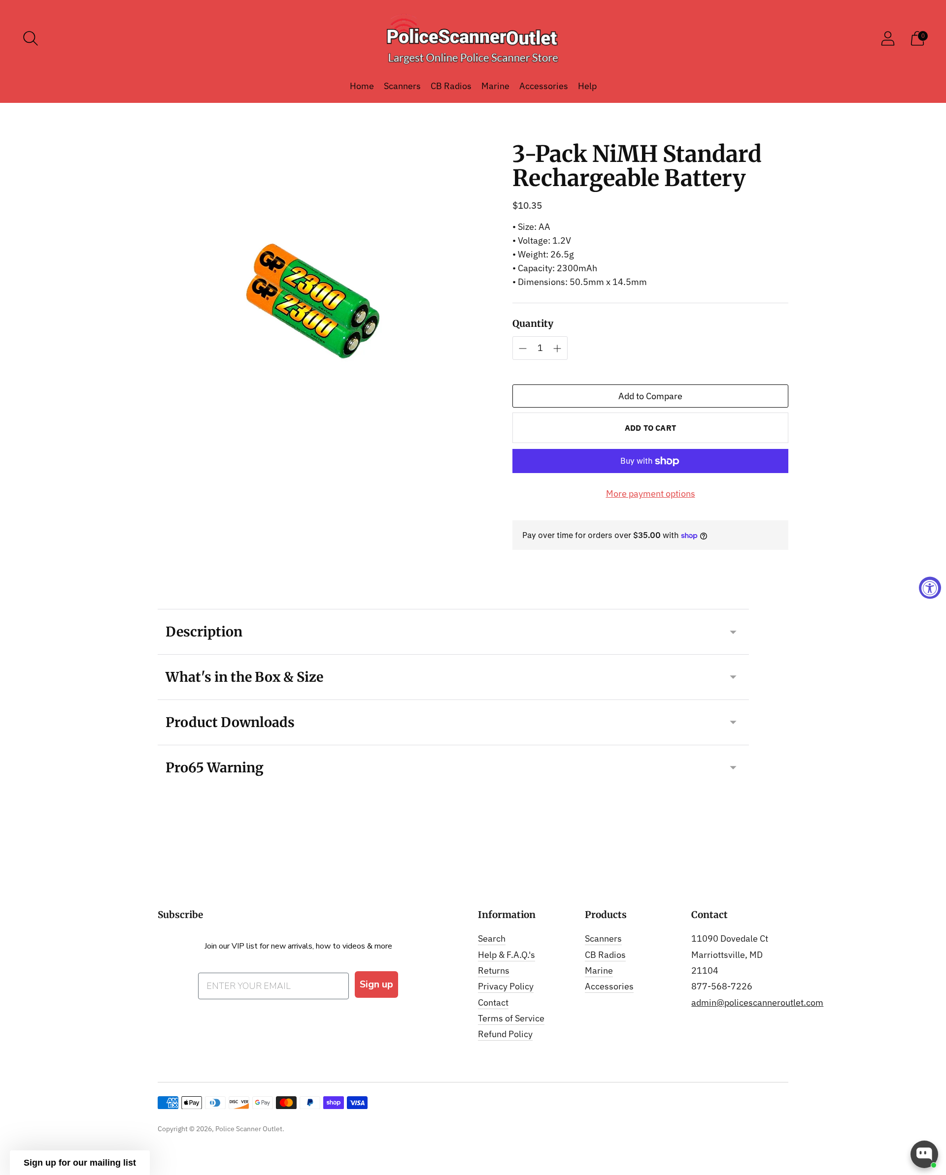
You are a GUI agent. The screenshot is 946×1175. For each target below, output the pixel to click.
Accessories (543, 86)
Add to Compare (650, 396)
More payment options (650, 493)
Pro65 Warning (215, 767)
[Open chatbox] (924, 1154)
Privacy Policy (506, 986)
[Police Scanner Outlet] (473, 38)
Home (362, 86)
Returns (493, 970)
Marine (495, 86)
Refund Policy (505, 1034)
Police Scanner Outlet (248, 1128)
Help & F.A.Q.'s (506, 954)
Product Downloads (230, 722)
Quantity (532, 323)
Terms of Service (511, 1018)
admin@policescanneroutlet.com (757, 1002)
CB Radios (451, 86)
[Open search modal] (30, 38)
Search (492, 938)
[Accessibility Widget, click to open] (930, 587)
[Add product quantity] (523, 348)
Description (204, 631)
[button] (80, 1162)
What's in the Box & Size (244, 676)
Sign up (376, 984)
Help (587, 86)
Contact (493, 1002)
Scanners (402, 86)
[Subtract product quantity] (557, 348)
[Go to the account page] (888, 38)
